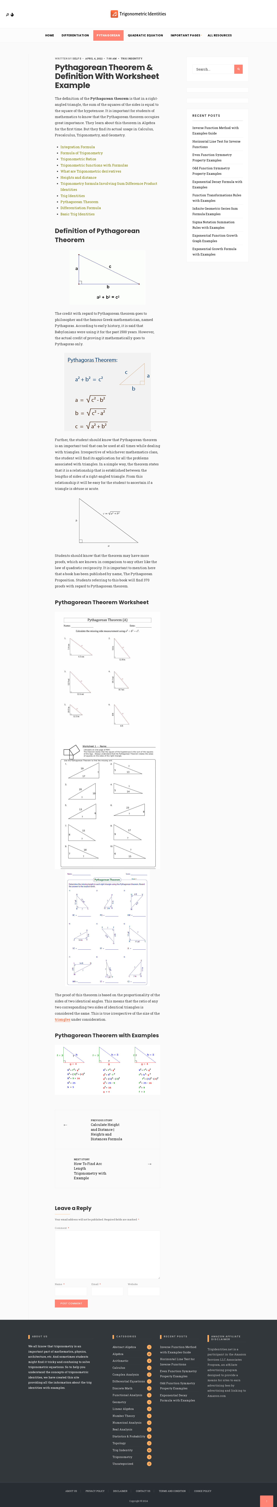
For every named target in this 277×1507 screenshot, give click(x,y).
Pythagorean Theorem (79, 202)
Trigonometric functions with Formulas (94, 165)
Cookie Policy (202, 1490)
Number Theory (123, 1416)
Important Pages (185, 35)
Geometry (119, 1402)
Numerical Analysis (127, 1422)
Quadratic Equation (145, 35)
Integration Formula (77, 147)
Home (49, 35)
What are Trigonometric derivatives (90, 171)
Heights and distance (78, 177)
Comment (62, 1228)
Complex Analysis (125, 1374)
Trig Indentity (132, 58)
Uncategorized (122, 1464)
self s (77, 58)
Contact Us (143, 1490)
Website (133, 1284)
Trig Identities (72, 195)
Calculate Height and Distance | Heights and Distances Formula (106, 1130)
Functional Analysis (127, 1395)
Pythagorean (108, 35)
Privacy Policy (95, 1490)
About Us (71, 1490)
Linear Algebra (123, 1409)
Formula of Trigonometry (81, 153)
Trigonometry (122, 1457)
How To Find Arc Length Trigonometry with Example (90, 1169)
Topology (119, 1443)
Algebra (117, 1354)
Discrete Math (122, 1388)
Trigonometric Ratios (78, 159)
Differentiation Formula (80, 208)
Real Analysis (122, 1429)
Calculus (118, 1368)
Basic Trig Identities (77, 214)
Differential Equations (128, 1381)
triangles (62, 1019)
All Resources (220, 35)
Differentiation (75, 35)
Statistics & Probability (128, 1436)
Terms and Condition (172, 1490)
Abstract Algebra (124, 1347)
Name (59, 1284)
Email (96, 1284)
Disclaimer (120, 1490)
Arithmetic (120, 1361)
